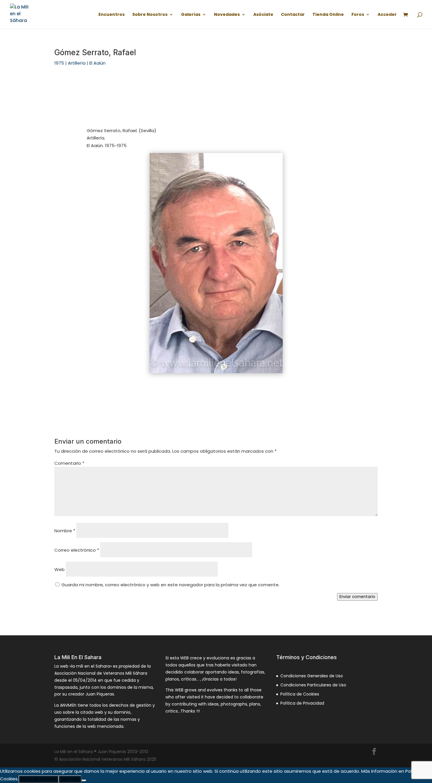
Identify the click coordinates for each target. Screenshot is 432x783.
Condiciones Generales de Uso (311, 676)
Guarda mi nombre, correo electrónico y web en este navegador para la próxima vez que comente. (170, 585)
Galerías (190, 14)
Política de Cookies (299, 694)
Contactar (293, 14)
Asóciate (263, 14)
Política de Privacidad (302, 703)
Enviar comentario (357, 597)
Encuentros (111, 14)
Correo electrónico (76, 550)
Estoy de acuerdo (38, 779)
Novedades (227, 14)
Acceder (387, 14)
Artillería (77, 63)
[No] (83, 780)
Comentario (69, 463)
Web (59, 569)
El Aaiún (97, 63)
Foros (357, 14)
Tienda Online (328, 14)
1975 (59, 63)
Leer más (70, 779)
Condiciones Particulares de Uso (313, 685)
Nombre (64, 531)
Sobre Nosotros (150, 14)
